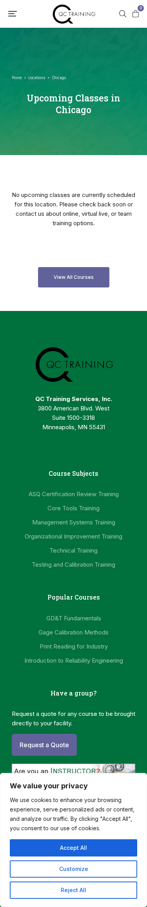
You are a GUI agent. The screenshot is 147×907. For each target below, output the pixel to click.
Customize (73, 868)
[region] (73, 840)
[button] (12, 13)
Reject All (73, 890)
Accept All (73, 847)
